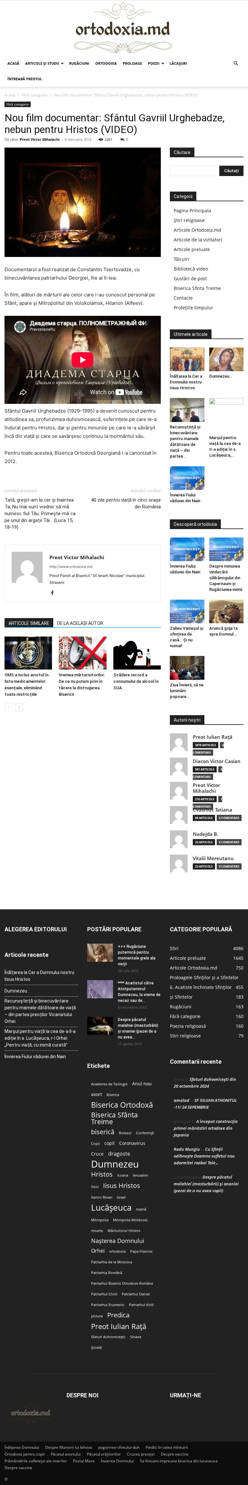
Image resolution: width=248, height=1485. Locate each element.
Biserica (113, 1094)
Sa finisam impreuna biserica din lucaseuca (179, 1461)
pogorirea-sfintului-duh (119, 1447)
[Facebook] (54, 593)
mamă (141, 1209)
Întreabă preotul (24, 78)
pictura (97, 1316)
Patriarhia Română (106, 1272)
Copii (95, 1143)
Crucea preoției (141, 1454)
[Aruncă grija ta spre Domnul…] (226, 611)
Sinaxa (135, 1337)
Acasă (13, 63)
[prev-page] (9, 707)
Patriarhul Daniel (136, 1294)
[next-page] (19, 707)
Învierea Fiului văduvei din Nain (35, 1056)
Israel (121, 1197)
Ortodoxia (106, 63)
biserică (102, 1131)
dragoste (119, 1153)
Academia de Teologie (109, 1084)
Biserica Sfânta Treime (114, 1118)
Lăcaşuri (178, 63)
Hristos (102, 1174)
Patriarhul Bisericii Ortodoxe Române (122, 1283)
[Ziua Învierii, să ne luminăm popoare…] (187, 668)
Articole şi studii (42, 63)
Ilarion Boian (101, 1197)
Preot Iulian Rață (118, 1326)
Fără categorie (35, 95)
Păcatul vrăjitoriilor (104, 1454)
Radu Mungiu (187, 1149)
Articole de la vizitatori (198, 240)
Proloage (132, 63)
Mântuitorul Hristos (124, 1230)
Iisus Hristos (121, 1185)
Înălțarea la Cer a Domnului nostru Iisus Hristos (186, 382)
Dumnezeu (115, 1164)
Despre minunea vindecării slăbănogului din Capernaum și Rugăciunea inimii (225, 578)
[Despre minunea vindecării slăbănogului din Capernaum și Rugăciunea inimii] (226, 549)
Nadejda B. (205, 834)
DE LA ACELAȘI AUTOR (80, 623)
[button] (235, 64)
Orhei (98, 1250)
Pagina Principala (192, 210)
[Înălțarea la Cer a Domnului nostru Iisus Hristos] (187, 359)
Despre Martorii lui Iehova (68, 1447)
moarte (97, 1230)
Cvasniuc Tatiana (212, 810)
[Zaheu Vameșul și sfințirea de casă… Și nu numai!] (187, 611)
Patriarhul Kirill (141, 1304)
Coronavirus (132, 1143)
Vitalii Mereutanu (213, 858)
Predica (118, 1315)
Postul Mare (84, 1461)
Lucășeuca (111, 1207)
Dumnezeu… (220, 376)
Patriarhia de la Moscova (111, 1262)
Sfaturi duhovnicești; (108, 1337)
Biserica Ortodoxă (122, 1105)
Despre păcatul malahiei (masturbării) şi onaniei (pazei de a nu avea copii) (206, 1183)
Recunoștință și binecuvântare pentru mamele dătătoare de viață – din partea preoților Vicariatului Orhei (40, 1011)
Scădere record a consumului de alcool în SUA (136, 681)
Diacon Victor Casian (217, 761)
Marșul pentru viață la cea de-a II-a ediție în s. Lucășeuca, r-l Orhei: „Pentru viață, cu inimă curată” (40, 1038)
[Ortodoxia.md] (124, 28)
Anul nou (142, 1084)
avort (96, 1094)
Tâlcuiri (181, 259)
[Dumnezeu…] (226, 359)
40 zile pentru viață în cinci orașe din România (126, 503)
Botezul (125, 1133)
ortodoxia (117, 1251)
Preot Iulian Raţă (212, 737)
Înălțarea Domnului (22, 1447)
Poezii (154, 63)
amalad (181, 1100)
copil (109, 1143)
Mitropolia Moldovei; (130, 1220)
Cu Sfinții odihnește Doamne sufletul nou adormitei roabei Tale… (204, 1156)
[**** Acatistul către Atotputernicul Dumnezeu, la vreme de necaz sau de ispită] (100, 989)
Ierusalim (140, 1175)
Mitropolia (99, 1220)
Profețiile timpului (193, 308)
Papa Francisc (141, 1251)
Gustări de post (190, 278)
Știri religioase (189, 220)
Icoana (122, 1175)
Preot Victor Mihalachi (39, 139)
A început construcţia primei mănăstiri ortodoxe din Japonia (206, 1128)
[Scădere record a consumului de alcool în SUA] (137, 653)
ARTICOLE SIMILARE (28, 623)
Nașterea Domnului (117, 1240)
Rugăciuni (79, 63)
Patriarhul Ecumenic (107, 1304)
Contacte (183, 298)
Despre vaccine (175, 1454)
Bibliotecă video (191, 269)
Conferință (145, 1133)
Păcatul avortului (66, 1454)
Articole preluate (192, 249)
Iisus (94, 1186)
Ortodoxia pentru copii (25, 1454)
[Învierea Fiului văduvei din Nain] (187, 478)
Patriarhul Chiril (104, 1294)
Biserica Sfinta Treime (197, 288)
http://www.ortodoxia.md (70, 566)
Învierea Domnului (117, 1461)
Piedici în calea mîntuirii (167, 1447)
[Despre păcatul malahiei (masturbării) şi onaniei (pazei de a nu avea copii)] (100, 1026)
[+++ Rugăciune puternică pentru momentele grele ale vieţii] (100, 953)
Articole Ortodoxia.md (197, 230)
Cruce (97, 1154)
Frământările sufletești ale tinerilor (36, 1461)
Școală (96, 1347)
